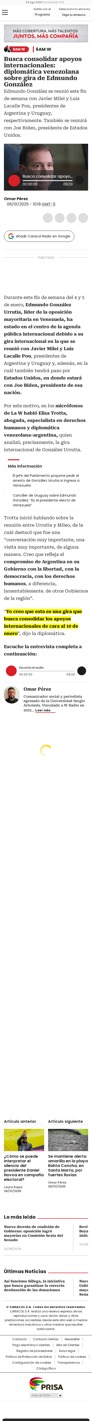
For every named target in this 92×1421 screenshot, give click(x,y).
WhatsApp (83, 218)
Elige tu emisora (73, 14)
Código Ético (46, 1368)
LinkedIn (71, 218)
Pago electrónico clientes (31, 1345)
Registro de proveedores (34, 1351)
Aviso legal (67, 1351)
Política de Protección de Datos (29, 1357)
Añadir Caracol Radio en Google (43, 236)
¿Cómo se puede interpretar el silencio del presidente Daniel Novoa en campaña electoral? (24, 1168)
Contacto (19, 1339)
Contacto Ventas (46, 1339)
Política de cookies (72, 1357)
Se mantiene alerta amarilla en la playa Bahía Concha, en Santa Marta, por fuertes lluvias (68, 1166)
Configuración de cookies (31, 1363)
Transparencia (68, 1363)
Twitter (60, 218)
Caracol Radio (24, 12)
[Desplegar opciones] (79, 180)
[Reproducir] (14, 180)
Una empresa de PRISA (46, 1383)
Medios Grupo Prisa (46, 1395)
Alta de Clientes (67, 1345)
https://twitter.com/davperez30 (31, 198)
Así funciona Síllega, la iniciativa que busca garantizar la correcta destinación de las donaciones (34, 1285)
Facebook (48, 218)
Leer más (43, 710)
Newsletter (72, 1339)
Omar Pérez (16, 199)
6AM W (43, 49)
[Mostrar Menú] (5, 12)
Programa (42, 14)
